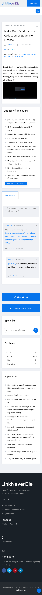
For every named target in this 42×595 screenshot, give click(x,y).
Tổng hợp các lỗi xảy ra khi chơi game (21, 459)
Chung (21, 352)
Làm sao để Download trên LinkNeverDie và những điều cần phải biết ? (21, 420)
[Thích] (6, 248)
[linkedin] (20, 570)
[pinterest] (15, 570)
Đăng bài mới (22, 297)
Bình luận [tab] (10, 195)
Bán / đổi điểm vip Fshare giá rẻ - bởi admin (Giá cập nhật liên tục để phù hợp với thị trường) (21, 410)
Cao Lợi (12, 45)
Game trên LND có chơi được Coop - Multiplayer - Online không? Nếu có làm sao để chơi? (20, 437)
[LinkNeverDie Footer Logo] (17, 484)
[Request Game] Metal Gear (17, 138)
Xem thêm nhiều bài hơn (16, 183)
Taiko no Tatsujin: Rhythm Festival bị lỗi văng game (21, 176)
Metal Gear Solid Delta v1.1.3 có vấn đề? (21, 157)
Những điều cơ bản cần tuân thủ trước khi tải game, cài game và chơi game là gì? (21, 388)
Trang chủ (7, 25)
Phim (21, 360)
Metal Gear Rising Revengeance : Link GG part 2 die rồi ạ (21, 162)
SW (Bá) (8, 225)
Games (21, 356)
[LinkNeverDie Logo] (10, 3)
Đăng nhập (33, 3)
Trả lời (12, 248)
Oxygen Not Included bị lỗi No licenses (21, 134)
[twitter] (9, 570)
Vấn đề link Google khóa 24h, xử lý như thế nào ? (22, 453)
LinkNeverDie (21, 590)
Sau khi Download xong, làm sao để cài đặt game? (20, 428)
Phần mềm (21, 364)
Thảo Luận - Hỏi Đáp (19, 25)
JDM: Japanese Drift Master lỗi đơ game (20, 128)
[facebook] (4, 570)
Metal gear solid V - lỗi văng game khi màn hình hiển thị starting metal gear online (21, 149)
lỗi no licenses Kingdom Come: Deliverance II (18, 169)
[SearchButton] (38, 11)
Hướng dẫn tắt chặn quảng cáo (19, 395)
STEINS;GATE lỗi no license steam (19, 142)
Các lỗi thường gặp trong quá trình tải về (21, 400)
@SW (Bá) (12, 264)
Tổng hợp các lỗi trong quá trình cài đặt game (20, 445)
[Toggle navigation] (4, 11)
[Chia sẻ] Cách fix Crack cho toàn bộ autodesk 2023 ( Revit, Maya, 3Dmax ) (21, 121)
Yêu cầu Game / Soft (23, 308)
